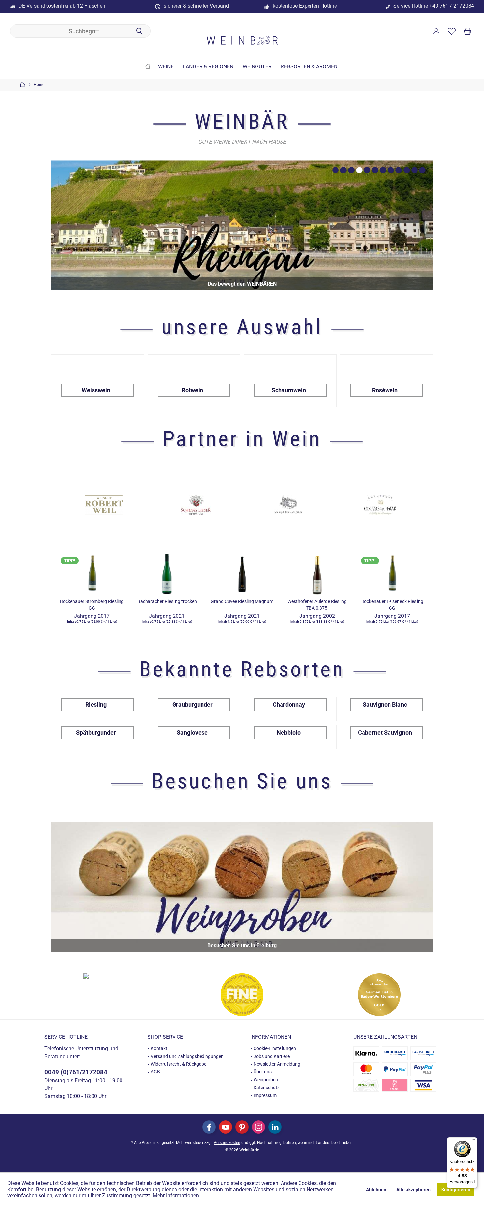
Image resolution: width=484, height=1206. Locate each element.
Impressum (265, 1095)
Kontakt (159, 1048)
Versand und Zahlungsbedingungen (187, 1056)
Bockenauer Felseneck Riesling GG (392, 605)
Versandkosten (227, 1142)
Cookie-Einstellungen (275, 1048)
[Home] (147, 67)
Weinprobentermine (242, 887)
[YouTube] (225, 1127)
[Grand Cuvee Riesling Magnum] (242, 572)
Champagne (242, 225)
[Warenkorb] (467, 31)
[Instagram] (258, 1127)
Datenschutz (267, 1087)
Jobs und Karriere (272, 1056)
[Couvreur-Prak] (288, 505)
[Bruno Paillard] (380, 505)
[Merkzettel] (452, 31)
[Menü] (473, 1141)
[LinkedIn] (275, 1127)
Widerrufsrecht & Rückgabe (178, 1064)
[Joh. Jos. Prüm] (196, 505)
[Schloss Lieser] (104, 505)
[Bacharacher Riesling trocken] (167, 572)
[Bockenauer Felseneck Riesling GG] (392, 572)
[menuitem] (467, 31)
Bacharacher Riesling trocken (167, 601)
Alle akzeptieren (413, 1189)
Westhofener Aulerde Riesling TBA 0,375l (317, 605)
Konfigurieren (455, 1189)
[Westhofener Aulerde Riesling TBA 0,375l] (317, 572)
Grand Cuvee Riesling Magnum (242, 601)
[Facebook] (209, 1127)
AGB (155, 1071)
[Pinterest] (242, 1127)
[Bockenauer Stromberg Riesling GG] (91, 572)
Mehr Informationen (176, 1196)
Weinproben (266, 1079)
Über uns (263, 1071)
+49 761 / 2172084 (451, 6)
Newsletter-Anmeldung (277, 1064)
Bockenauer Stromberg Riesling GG (92, 605)
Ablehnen (376, 1189)
